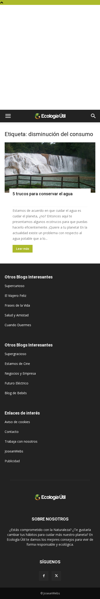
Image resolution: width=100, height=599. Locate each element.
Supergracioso (15, 354)
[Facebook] (43, 576)
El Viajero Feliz (15, 295)
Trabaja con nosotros (21, 441)
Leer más (22, 248)
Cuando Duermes (18, 325)
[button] (7, 116)
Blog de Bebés (16, 393)
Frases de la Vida (17, 305)
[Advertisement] (50, 57)
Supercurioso (14, 286)
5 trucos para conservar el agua (43, 193)
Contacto (12, 431)
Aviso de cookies (17, 422)
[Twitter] (56, 576)
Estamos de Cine (17, 363)
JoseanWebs (14, 451)
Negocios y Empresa (20, 373)
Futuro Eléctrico (16, 383)
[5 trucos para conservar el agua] (50, 167)
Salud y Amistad (17, 315)
